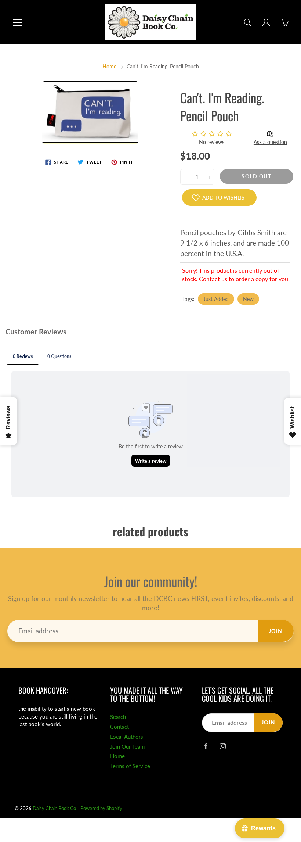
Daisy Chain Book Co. (55, 808)
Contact (119, 727)
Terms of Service (130, 766)
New (248, 299)
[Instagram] (222, 745)
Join (276, 631)
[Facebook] (205, 745)
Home (109, 66)
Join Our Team (127, 747)
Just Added (216, 299)
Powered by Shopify (101, 808)
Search (118, 717)
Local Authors (126, 737)
